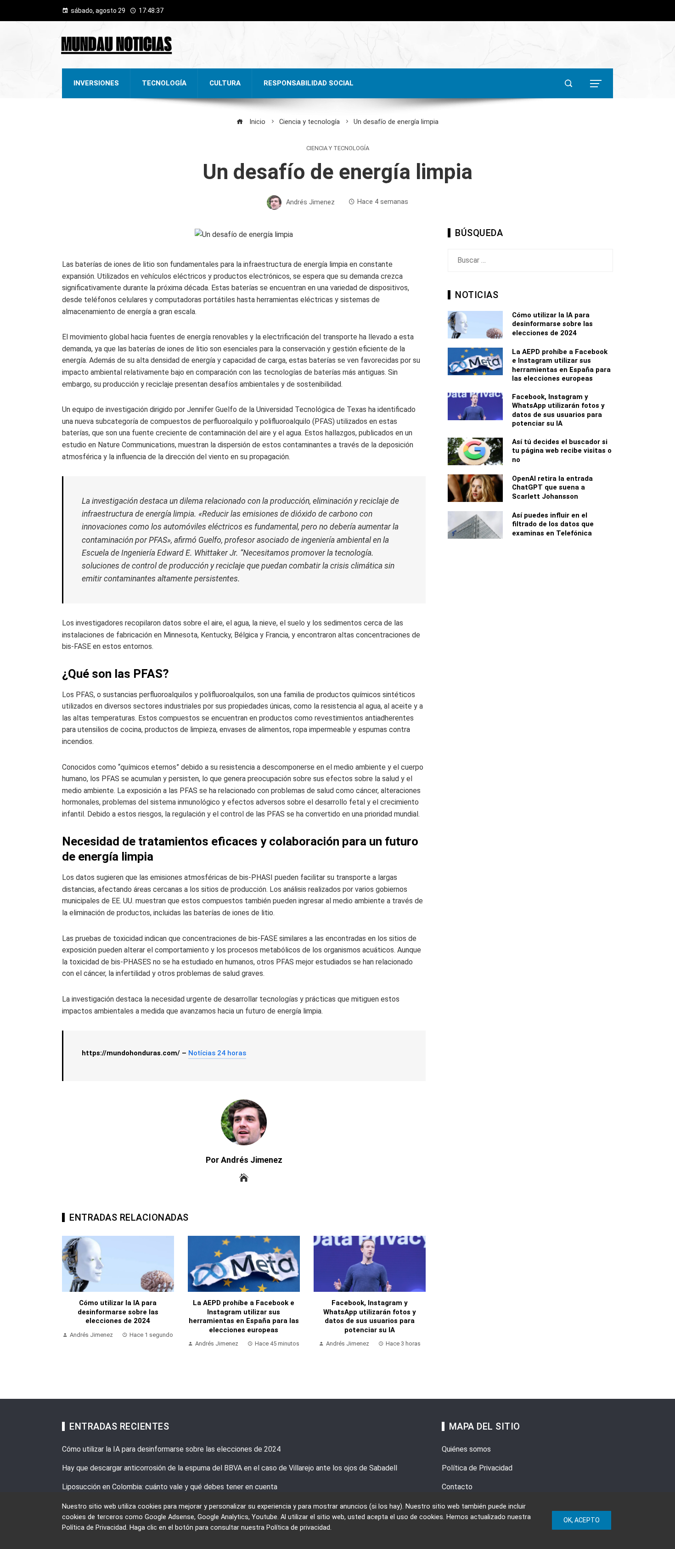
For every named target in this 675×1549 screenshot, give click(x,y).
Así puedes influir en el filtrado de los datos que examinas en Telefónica (553, 524)
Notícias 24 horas (217, 1053)
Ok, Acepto (581, 1520)
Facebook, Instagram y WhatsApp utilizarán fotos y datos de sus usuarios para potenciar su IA (369, 1316)
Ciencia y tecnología (337, 149)
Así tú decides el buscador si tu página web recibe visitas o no (562, 451)
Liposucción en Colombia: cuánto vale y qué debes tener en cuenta (169, 1486)
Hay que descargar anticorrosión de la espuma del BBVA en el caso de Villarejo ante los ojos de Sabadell (229, 1468)
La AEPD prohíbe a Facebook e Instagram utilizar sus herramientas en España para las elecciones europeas (244, 1316)
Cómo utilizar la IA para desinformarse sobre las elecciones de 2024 (118, 1312)
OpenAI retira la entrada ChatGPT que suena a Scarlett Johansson (552, 487)
